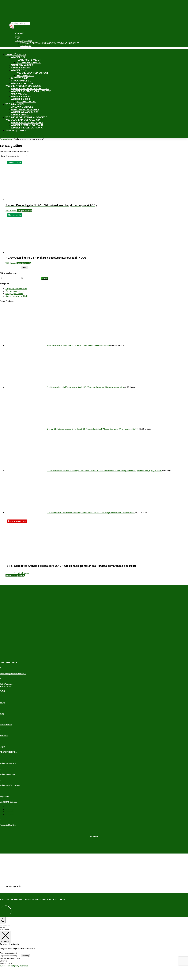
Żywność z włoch (16, 54)
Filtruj (44, 278)
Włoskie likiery (20, 114)
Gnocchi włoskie (21, 80)
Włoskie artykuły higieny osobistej (26, 117)
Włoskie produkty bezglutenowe (31, 91)
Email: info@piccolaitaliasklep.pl (13, 673)
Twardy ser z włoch (28, 60)
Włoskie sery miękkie (29, 62)
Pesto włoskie (25, 75)
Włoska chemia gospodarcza (23, 120)
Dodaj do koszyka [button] (24, 210)
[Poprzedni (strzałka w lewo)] (1, 927)
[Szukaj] (11, 27)
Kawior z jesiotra (16, 130)
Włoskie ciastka (26, 101)
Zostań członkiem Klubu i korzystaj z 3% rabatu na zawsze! (49, 43)
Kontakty (19, 33)
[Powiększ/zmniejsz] (1, 925)
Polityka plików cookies (10, 785)
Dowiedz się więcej (15, 575)
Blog (17, 35)
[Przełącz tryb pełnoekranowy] (4, 925)
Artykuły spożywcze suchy (16, 288)
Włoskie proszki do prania (27, 127)
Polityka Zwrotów (7, 774)
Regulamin (4, 796)
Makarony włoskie (22, 65)
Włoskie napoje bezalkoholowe (30, 88)
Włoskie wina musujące (24, 112)
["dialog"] (94, 947)
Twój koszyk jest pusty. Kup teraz (14, 966)
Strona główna (6, 139)
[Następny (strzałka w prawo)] (4, 927)
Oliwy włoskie (19, 78)
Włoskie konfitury (22, 83)
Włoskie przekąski (21, 96)
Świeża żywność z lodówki (17, 296)
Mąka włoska (19, 93)
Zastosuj (25, 956)
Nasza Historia (6, 724)
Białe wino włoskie (22, 107)
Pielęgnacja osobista (14, 293)
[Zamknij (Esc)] (9, 925)
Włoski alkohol (15, 104)
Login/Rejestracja (23, 40)
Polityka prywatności (8, 763)
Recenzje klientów (8, 825)
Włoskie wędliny (21, 67)
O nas (17, 38)
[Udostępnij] (6, 925)
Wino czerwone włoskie (25, 109)
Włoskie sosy (19, 70)
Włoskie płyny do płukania (27, 122)
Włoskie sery (18, 57)
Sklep (2, 702)
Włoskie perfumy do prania (27, 125)
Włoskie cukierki (20, 99)
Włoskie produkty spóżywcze (23, 86)
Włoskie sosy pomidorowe (32, 73)
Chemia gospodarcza (15, 291)
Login (2, 746)
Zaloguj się (26, 45)
